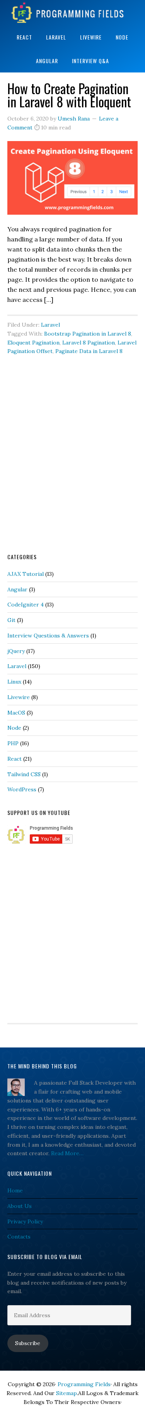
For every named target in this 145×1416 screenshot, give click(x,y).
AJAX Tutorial (25, 573)
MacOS (16, 712)
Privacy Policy (25, 1221)
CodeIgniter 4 (25, 604)
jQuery (16, 651)
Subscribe (27, 1343)
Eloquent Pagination (33, 342)
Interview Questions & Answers (48, 635)
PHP (13, 743)
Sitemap (66, 1393)
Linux (14, 681)
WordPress (21, 789)
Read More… (67, 1153)
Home (15, 1190)
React (14, 758)
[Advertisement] (72, 465)
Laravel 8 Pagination (88, 342)
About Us (19, 1205)
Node (14, 727)
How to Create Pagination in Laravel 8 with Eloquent (69, 94)
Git (11, 620)
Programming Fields (72, 12)
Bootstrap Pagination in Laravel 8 (87, 333)
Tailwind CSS (24, 774)
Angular (17, 589)
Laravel (50, 324)
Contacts (19, 1236)
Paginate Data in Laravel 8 (89, 351)
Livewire (18, 697)
